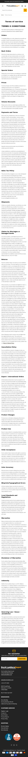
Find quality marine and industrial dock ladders (14, 1)
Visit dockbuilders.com (6, 674)
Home (2, 15)
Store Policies (4, 715)
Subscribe (22, 658)
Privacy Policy (4, 718)
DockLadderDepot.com (11, 750)
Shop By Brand (4, 728)
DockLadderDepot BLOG (7, 701)
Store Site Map (4, 700)
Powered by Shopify (21, 750)
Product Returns (5, 716)
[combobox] (14, 10)
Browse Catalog (5, 726)
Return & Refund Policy (8, 343)
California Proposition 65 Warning (9, 703)
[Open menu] (2, 6)
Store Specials (4, 730)
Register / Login (4, 711)
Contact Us (3, 713)
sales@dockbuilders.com (7, 679)
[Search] (25, 10)
